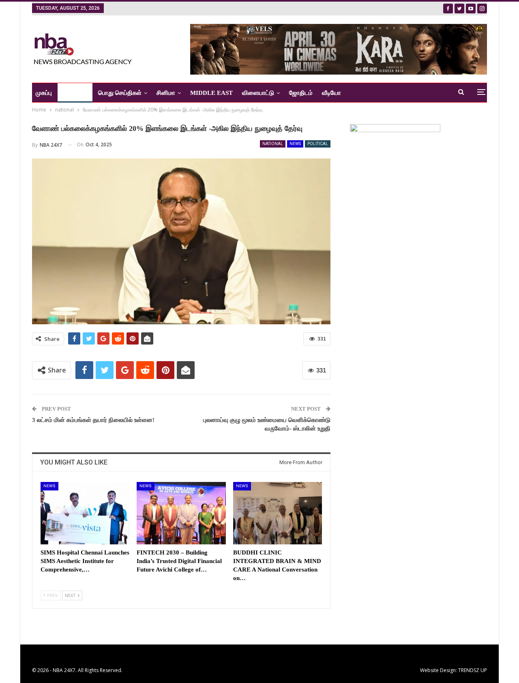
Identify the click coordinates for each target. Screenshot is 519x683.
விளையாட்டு (258, 93)
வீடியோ (331, 93)
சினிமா (166, 93)
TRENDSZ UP (472, 670)
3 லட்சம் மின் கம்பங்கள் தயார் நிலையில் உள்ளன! (93, 420)
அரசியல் (72, 93)
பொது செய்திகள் (120, 93)
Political (317, 143)
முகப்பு (44, 93)
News (295, 143)
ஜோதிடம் (301, 93)
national (272, 143)
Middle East (211, 93)
